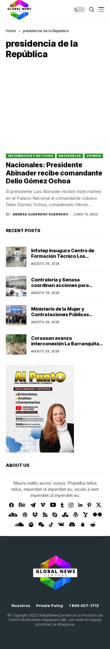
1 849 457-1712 (84, 605)
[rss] (45, 514)
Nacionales (70, 155)
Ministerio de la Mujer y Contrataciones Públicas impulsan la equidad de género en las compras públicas (66, 317)
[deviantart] (13, 515)
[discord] (72, 524)
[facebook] (11, 505)
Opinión (94, 155)
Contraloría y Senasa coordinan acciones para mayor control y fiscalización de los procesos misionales (64, 288)
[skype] (55, 514)
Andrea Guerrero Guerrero (40, 214)
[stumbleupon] (65, 514)
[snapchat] (82, 524)
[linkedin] (80, 505)
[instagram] (71, 505)
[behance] (22, 505)
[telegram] (32, 505)
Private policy (49, 605)
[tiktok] (51, 524)
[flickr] (97, 515)
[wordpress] (75, 514)
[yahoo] (85, 514)
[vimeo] (42, 505)
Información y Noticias (30, 155)
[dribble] (25, 514)
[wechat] (41, 524)
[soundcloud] (19, 525)
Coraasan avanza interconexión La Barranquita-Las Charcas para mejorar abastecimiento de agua (66, 346)
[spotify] (31, 524)
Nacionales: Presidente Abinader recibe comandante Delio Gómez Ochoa (54, 173)
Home (11, 30)
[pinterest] (89, 505)
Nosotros (20, 605)
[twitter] (98, 505)
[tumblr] (62, 505)
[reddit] (92, 524)
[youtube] (53, 505)
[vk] (61, 524)
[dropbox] (35, 514)
